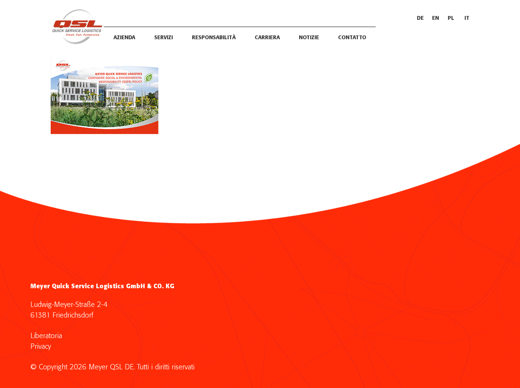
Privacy (40, 346)
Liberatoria (46, 336)
